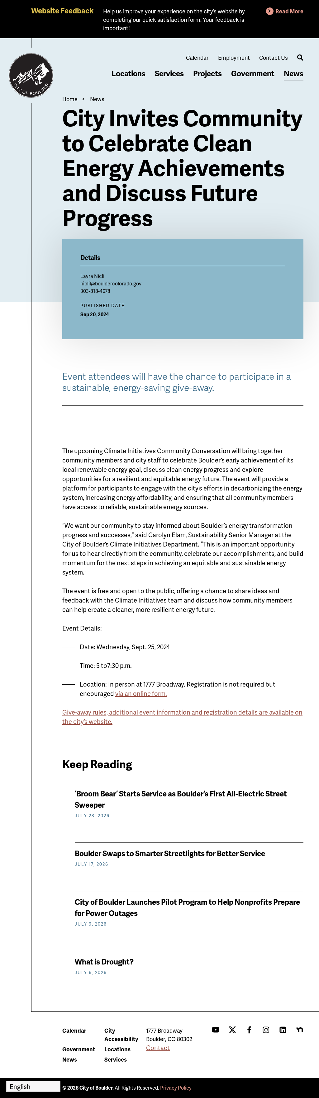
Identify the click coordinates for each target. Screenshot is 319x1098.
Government (252, 73)
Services (169, 73)
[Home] (31, 75)
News (293, 73)
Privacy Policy (176, 1087)
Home (70, 99)
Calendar (197, 57)
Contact (158, 1047)
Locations (128, 73)
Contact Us (273, 57)
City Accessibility (121, 1034)
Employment (234, 57)
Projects (207, 73)
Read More (289, 11)
